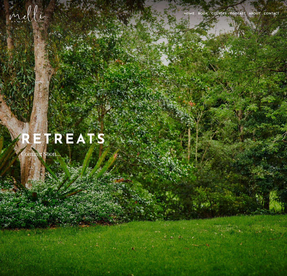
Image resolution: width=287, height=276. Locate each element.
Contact (271, 13)
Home (189, 13)
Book (203, 13)
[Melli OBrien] (27, 13)
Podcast (237, 13)
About (254, 13)
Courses (218, 13)
